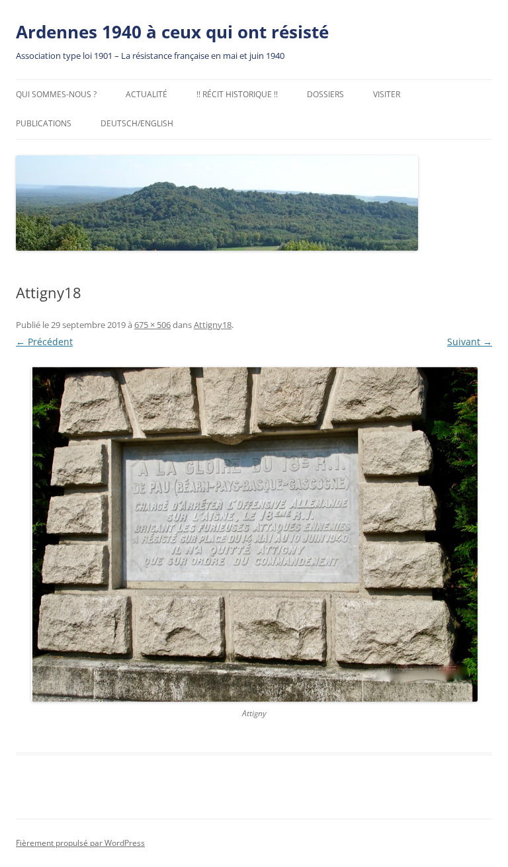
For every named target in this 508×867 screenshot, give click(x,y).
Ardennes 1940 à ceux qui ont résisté (172, 32)
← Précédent (44, 341)
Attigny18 (213, 325)
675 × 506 (152, 325)
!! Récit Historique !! (237, 94)
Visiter (386, 94)
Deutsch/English (137, 123)
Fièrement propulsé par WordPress (80, 842)
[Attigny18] (254, 534)
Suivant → (469, 341)
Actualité (146, 94)
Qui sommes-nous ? (56, 94)
